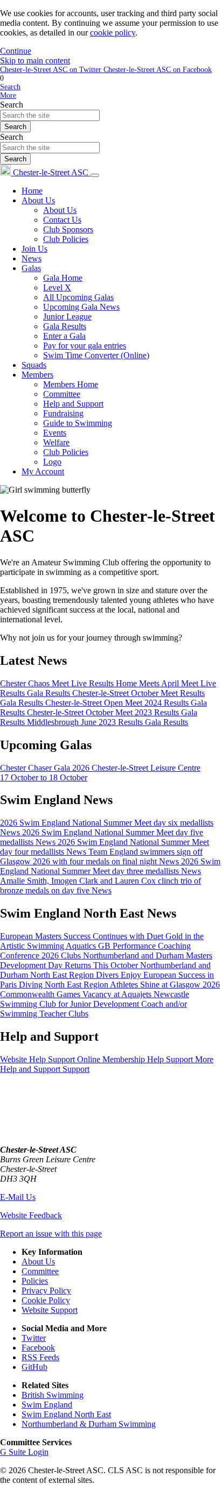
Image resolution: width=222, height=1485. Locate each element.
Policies (35, 1280)
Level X (57, 287)
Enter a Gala (64, 335)
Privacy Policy (46, 1290)
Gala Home (62, 277)
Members (37, 374)
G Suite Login (24, 1451)
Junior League (67, 316)
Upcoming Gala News (81, 306)
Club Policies (65, 239)
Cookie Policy (46, 1300)
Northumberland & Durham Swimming (89, 1424)
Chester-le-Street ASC (51, 172)
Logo (52, 461)
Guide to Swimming (77, 423)
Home (32, 190)
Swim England (47, 1404)
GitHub (34, 1367)
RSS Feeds (40, 1357)
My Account (43, 471)
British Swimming (53, 1394)
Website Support (50, 1310)
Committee (61, 394)
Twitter (34, 1337)
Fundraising (63, 413)
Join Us (34, 248)
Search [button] (10, 87)
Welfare (56, 442)
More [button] (8, 95)
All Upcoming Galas (78, 297)
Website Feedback (31, 1215)
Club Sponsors (68, 229)
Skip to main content (35, 60)
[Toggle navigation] (95, 175)
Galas (31, 268)
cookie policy (112, 32)
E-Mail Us (18, 1197)
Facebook (38, 1347)
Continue (15, 50)
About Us (38, 200)
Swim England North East (66, 1414)
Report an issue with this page (51, 1233)
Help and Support (73, 403)
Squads (34, 365)
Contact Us (62, 219)
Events (54, 432)
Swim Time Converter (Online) (96, 355)
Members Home (70, 384)
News (31, 258)
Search (11, 104)
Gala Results (64, 326)
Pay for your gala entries (84, 345)
